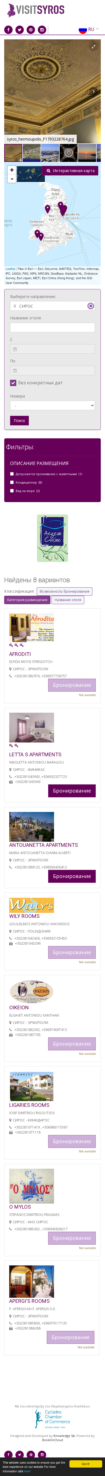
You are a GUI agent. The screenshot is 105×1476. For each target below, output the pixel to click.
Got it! (86, 1464)
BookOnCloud (52, 1440)
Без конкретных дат (40, 383)
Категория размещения (27, 599)
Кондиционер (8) (29, 482)
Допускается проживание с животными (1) (49, 474)
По (12, 361)
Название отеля (25, 318)
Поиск (19, 420)
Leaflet (10, 268)
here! (27, 1471)
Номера (17, 396)
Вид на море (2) (28, 491)
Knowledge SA (64, 1436)
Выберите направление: (33, 296)
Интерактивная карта (73, 170)
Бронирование (72, 790)
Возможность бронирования (64, 591)
